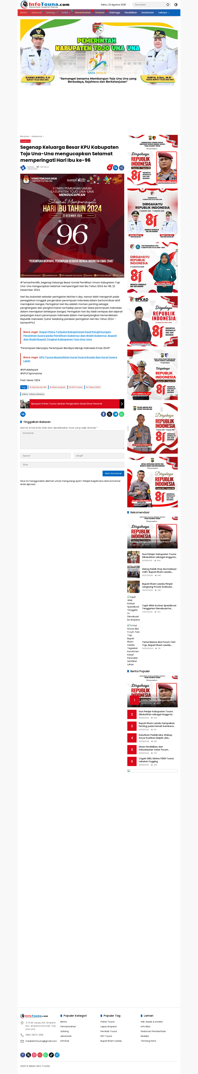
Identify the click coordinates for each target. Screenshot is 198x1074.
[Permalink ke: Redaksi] (23, 168)
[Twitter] (109, 414)
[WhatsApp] (121, 414)
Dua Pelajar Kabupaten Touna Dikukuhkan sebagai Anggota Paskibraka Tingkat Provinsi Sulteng (159, 556)
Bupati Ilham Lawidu (111, 1040)
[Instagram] (34, 1055)
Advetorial (25, 141)
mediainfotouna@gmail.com (41, 1041)
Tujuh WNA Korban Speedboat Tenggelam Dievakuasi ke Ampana (159, 607)
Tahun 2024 (94, 387)
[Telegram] (115, 414)
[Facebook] (103, 414)
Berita (63, 1021)
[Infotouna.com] (44, 4)
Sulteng (64, 1031)
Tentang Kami (148, 1040)
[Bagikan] (121, 167)
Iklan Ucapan (58, 387)
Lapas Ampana (109, 1026)
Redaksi (30, 167)
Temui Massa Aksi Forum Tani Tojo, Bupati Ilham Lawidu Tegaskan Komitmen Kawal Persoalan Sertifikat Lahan (158, 644)
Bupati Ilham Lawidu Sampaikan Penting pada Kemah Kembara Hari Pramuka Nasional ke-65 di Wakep (157, 725)
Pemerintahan (68, 1026)
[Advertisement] (99, 108)
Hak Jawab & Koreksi (152, 1021)
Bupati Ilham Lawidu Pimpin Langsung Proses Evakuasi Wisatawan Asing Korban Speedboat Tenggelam (157, 585)
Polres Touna (107, 1021)
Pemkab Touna (109, 1031)
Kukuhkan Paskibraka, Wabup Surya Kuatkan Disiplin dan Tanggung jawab (155, 737)
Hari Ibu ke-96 (39, 387)
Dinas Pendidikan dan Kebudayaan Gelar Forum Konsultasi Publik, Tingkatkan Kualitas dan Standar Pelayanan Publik (157, 748)
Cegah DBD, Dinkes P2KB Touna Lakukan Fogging (156, 760)
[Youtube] (39, 1055)
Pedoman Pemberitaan (153, 1031)
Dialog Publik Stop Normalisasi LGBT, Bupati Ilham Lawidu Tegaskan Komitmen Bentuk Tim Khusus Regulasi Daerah (159, 571)
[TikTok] (51, 1055)
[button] (168, 4)
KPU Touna (77, 387)
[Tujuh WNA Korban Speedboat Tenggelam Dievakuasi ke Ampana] (133, 608)
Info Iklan (145, 1026)
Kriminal (64, 1040)
